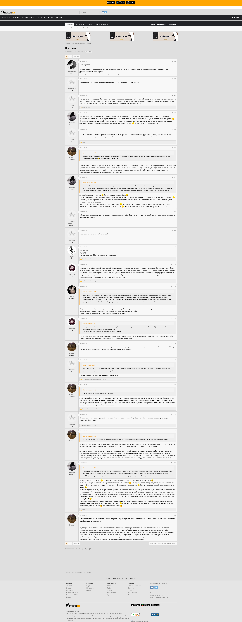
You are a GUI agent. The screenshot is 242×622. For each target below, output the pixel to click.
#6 (175, 147)
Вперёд (76, 57)
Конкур (68, 588)
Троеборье (69, 590)
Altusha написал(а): (88, 390)
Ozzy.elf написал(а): (88, 292)
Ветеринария (132, 592)
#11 (175, 264)
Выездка (69, 586)
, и (91, 408)
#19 (175, 462)
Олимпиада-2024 (72, 592)
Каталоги (40, 18)
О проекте (153, 593)
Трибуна (131, 588)
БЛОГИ (50, 18)
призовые (88, 51)
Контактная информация (159, 597)
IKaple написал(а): (88, 323)
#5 (175, 129)
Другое (68, 597)
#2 (175, 78)
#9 (175, 230)
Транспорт (111, 590)
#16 (175, 384)
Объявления (28, 18)
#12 (175, 286)
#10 (175, 247)
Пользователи (101, 24)
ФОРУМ (59, 18)
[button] (86, 24)
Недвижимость (112, 592)
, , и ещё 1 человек (94, 379)
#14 (175, 343)
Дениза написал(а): (88, 153)
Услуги (109, 586)
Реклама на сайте (156, 595)
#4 (175, 113)
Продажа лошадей (114, 595)
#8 (175, 211)
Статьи (16, 18)
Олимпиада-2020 (72, 595)
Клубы (88, 586)
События (131, 590)
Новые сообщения (70, 28)
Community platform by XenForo (121, 578)
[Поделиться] (172, 61)
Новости (6, 18)
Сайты (88, 590)
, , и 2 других (93, 281)
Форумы (70, 24)
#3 (175, 95)
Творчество (132, 595)
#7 (175, 177)
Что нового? (80, 24)
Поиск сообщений (82, 28)
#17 (175, 414)
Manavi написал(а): (88, 182)
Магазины (90, 588)
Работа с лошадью (134, 586)
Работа (109, 588)
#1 (175, 61)
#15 (175, 360)
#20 (175, 515)
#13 (175, 318)
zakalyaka (69, 51)
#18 (175, 431)
